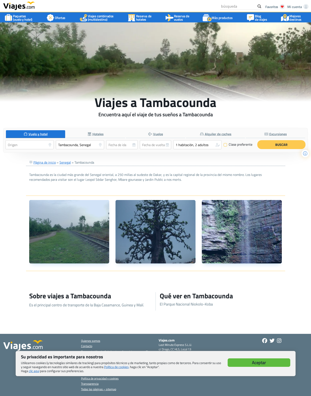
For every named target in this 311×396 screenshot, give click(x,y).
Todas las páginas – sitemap (98, 389)
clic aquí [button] (34, 371)
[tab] (35, 134)
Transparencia (90, 383)
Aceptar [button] (259, 362)
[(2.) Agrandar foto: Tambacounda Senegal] (155, 231)
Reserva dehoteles (143, 18)
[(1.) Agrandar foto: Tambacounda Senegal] (69, 231)
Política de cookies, (116, 366)
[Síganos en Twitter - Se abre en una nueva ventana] (272, 340)
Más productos (222, 17)
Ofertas (60, 17)
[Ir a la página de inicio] (19, 5)
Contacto (86, 346)
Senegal (65, 162)
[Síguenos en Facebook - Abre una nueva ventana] (264, 340)
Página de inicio (44, 162)
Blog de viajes (261, 18)
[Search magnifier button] (259, 6)
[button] (197, 144)
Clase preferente (238, 145)
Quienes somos (90, 340)
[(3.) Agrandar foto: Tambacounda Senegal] (242, 231)
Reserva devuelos (181, 18)
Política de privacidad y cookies (100, 378)
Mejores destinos (295, 18)
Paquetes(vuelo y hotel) (22, 18)
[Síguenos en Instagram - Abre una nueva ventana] (279, 340)
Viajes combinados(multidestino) (101, 18)
